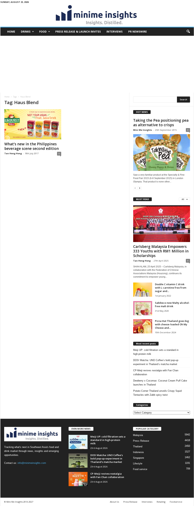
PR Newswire (137, 31)
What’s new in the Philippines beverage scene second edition (31, 146)
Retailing (161, 501)
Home (11, 31)
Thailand (137, 446)
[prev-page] (135, 188)
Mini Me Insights (142, 129)
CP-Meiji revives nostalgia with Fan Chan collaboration (155, 372)
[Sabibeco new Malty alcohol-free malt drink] (142, 308)
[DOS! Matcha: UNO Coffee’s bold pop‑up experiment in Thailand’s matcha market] (78, 460)
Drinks (26, 31)
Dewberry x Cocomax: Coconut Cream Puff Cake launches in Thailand (160, 382)
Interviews (114, 31)
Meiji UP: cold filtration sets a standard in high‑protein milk (155, 352)
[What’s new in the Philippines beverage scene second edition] (32, 124)
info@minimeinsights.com (32, 463)
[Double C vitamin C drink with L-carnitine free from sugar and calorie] (142, 290)
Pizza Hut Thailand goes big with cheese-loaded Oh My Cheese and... (172, 324)
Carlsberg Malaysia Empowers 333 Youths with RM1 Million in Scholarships (161, 251)
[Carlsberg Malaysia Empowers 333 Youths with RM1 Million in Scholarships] (161, 223)
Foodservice (176, 501)
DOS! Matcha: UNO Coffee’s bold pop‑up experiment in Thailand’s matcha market (155, 362)
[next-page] (140, 188)
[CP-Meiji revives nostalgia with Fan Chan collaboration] (78, 479)
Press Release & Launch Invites (78, 31)
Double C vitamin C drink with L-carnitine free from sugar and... (170, 288)
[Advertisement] (97, 64)
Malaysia (138, 435)
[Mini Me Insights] (97, 15)
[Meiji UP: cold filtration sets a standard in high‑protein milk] (78, 442)
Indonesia (138, 452)
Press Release (141, 440)
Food (43, 31)
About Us (114, 501)
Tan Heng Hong (13, 153)
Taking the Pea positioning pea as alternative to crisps (161, 122)
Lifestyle (137, 463)
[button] (188, 31)
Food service (140, 469)
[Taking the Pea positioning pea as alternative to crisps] (161, 152)
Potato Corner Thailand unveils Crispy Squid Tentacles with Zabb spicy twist (157, 392)
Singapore (138, 457)
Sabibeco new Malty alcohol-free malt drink (172, 304)
